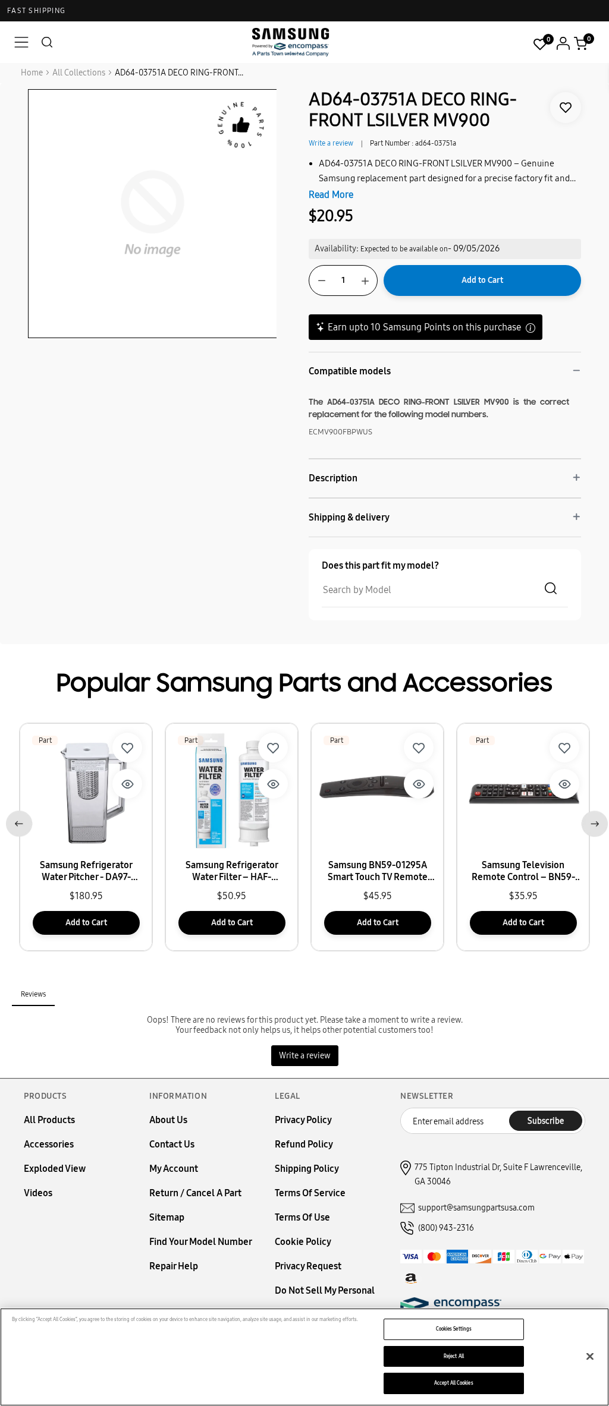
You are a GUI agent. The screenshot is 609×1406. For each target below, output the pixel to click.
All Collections (78, 73)
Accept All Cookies (453, 1383)
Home (32, 73)
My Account (173, 1168)
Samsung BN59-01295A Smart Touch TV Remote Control (378, 871)
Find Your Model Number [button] (200, 1241)
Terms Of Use (302, 1217)
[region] (304, 1357)
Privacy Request (308, 1266)
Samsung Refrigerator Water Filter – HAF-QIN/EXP (232, 871)
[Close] (590, 1356)
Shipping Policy (307, 1168)
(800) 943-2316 (446, 1228)
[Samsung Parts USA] (290, 42)
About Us (168, 1120)
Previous (17, 822)
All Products (49, 1120)
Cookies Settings (454, 1329)
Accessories (49, 1144)
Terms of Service (310, 1193)
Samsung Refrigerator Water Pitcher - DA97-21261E (86, 871)
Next (592, 822)
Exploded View (55, 1168)
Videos (38, 1193)
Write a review (331, 143)
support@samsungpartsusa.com (476, 1208)
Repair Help (173, 1266)
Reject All (454, 1356)
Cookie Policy (303, 1241)
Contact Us (171, 1144)
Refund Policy (304, 1144)
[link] (565, 107)
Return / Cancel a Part (195, 1193)
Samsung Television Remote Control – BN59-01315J (523, 871)
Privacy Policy (303, 1120)
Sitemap (166, 1217)
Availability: (337, 249)
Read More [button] (331, 194)
